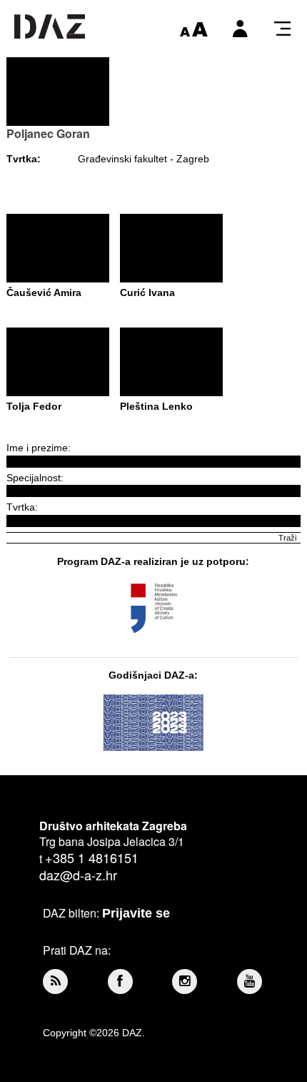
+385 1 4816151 (92, 857)
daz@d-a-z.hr (78, 874)
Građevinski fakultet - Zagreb (143, 158)
